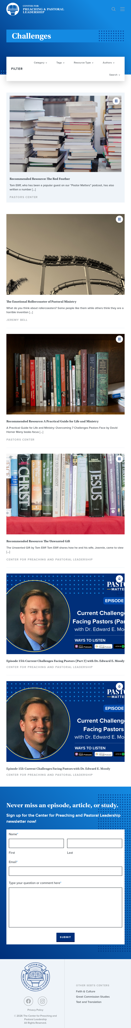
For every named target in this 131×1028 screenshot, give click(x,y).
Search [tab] (113, 74)
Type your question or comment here (35, 883)
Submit (65, 937)
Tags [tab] (59, 62)
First (12, 852)
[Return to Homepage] (35, 977)
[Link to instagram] (42, 1001)
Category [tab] (39, 62)
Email (13, 862)
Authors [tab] (107, 62)
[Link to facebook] (28, 1001)
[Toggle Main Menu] (122, 9)
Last (70, 852)
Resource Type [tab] (82, 62)
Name (13, 834)
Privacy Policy (35, 1010)
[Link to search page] (114, 9)
